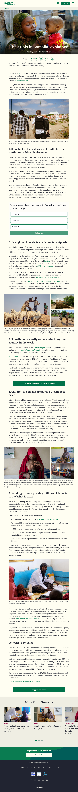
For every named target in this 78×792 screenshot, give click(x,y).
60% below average (45, 266)
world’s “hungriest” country (30, 350)
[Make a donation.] (53, 59)
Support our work (39, 690)
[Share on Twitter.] (36, 59)
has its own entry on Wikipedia (48, 277)
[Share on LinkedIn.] (41, 59)
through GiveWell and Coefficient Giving (31, 619)
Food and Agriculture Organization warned (43, 281)
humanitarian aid (21, 81)
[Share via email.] (46, 59)
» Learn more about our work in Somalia (24, 682)
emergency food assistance (47, 519)
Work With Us (21, 768)
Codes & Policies (47, 768)
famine (47, 261)
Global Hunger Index (42, 348)
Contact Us (39, 787)
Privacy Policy (37, 768)
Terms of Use (57, 768)
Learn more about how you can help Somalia (39, 383)
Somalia (22, 73)
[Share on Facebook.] (32, 59)
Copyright (29, 768)
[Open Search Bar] (58, 3)
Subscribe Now (39, 755)
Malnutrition (13, 356)
